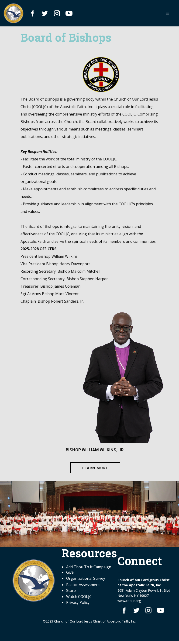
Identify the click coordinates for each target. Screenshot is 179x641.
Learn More (95, 467)
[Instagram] (57, 13)
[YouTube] (69, 13)
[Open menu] (167, 13)
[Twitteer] (44, 13)
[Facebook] (32, 13)
